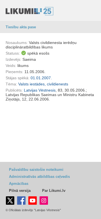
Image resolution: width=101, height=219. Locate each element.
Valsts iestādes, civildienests (43, 84)
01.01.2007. (41, 78)
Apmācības (18, 183)
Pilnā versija (20, 190)
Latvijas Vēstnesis (40, 90)
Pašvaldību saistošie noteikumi (36, 169)
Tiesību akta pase (21, 27)
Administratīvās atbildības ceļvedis (39, 176)
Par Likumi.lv (53, 190)
